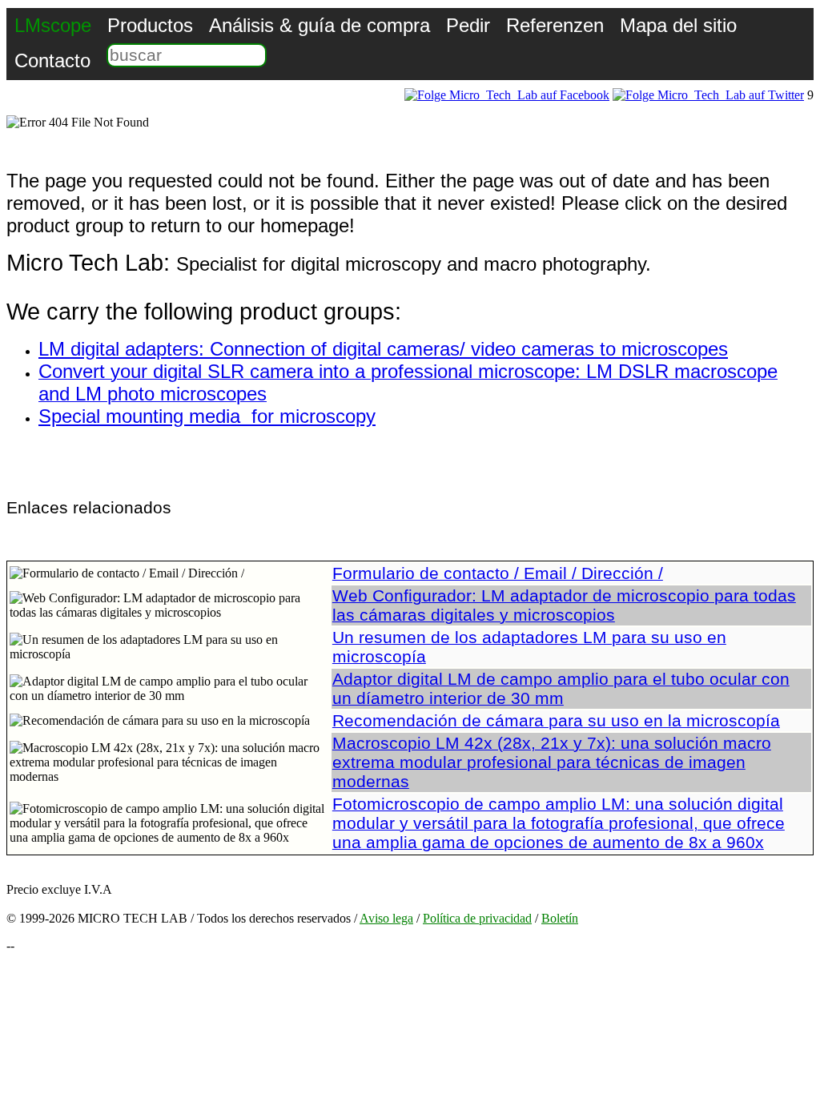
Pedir (468, 25)
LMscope (52, 25)
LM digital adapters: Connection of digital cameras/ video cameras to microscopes (383, 349)
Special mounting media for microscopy (207, 416)
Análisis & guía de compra (319, 25)
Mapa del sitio (678, 25)
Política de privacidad (477, 918)
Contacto (52, 60)
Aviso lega (386, 918)
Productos (150, 25)
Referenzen (555, 25)
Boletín (559, 918)
